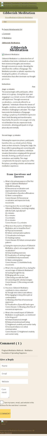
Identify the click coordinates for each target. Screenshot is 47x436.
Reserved (8, 433)
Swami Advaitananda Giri (13, 29)
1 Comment (6, 34)
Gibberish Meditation (25, 17)
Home (7, 17)
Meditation (13, 17)
